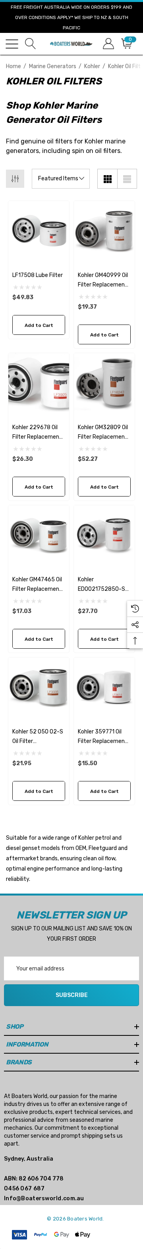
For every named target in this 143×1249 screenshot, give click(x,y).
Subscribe (72, 995)
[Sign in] (108, 43)
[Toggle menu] (12, 44)
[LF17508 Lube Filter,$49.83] (38, 231)
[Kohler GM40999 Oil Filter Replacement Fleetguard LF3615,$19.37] (104, 231)
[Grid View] (107, 179)
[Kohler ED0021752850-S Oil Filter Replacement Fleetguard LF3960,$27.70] (104, 535)
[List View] (127, 179)
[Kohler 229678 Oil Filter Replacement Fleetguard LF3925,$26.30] (38, 383)
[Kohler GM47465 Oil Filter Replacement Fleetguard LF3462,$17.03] (38, 535)
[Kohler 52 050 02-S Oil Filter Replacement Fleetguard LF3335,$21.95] (38, 687)
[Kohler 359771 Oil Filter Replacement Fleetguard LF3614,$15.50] (104, 687)
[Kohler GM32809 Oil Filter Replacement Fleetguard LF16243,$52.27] (104, 383)
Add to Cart (39, 325)
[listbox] (61, 179)
